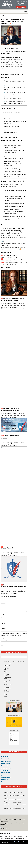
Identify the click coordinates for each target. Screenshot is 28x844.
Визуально (2, 603)
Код (4, 603)
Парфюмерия (6, 674)
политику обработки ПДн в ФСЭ (14, 635)
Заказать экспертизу (21, 7)
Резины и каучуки (7, 677)
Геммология (6, 668)
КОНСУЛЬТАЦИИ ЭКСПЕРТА (14, 786)
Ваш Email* (3, 614)
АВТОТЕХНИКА (7, 691)
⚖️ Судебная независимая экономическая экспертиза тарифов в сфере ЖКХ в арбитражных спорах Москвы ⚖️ (13, 243)
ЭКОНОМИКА (6, 686)
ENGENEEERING (7, 690)
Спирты (5, 671)
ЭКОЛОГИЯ (6, 694)
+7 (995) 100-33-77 (21, 3)
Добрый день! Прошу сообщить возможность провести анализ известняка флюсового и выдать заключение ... (15, 808)
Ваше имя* (3, 618)
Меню (25, 11)
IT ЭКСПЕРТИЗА (7, 687)
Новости (5, 681)
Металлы (6, 678)
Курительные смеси (8, 666)
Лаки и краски (7, 665)
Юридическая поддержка (14, 652)
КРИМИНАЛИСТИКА (8, 684)
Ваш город (3, 628)
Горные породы (7, 680)
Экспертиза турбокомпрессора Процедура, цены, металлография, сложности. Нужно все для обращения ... (14, 797)
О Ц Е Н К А (6, 693)
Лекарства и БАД (7, 664)
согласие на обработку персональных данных (16, 633)
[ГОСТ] (14, 744)
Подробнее (22, 840)
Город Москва (4, 756)
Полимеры (6, 675)
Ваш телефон (4, 623)
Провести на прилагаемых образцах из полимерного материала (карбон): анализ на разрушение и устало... (14, 792)
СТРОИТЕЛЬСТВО (7, 689)
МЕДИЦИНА (6, 683)
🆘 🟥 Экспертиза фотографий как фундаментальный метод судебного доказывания (10, 437)
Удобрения (6, 672)
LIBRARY (2, 15)
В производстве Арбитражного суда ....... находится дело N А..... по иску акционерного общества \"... (15, 804)
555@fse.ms (21, 5)
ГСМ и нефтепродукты (8, 669)
